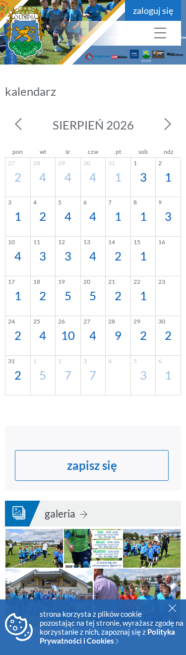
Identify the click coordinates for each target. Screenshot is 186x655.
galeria (61, 513)
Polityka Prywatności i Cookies (107, 636)
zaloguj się (153, 10)
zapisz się (92, 465)
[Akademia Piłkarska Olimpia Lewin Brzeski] (59, 33)
